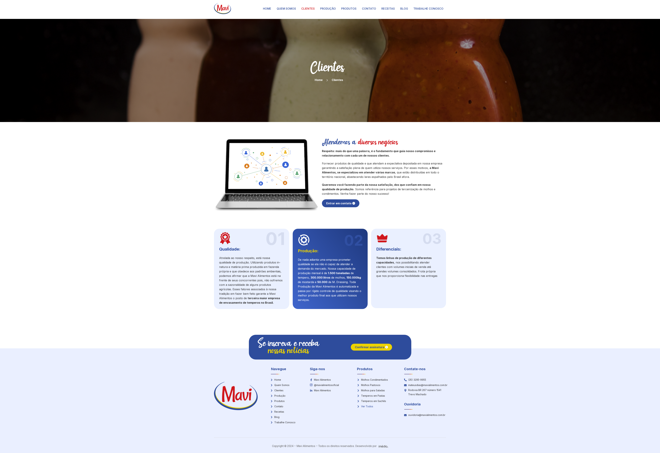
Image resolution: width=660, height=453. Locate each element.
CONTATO (369, 8)
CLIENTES (308, 8)
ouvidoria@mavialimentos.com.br (426, 414)
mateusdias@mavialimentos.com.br (427, 385)
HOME (267, 8)
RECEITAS (388, 8)
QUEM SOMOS (286, 8)
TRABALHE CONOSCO (428, 8)
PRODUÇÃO (328, 8)
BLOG (404, 8)
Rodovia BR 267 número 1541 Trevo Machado (424, 392)
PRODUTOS (348, 8)
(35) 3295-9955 (417, 379)
